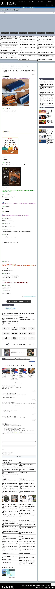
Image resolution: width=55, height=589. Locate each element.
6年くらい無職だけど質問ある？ (24, 59)
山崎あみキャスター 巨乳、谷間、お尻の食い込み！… (27, 481)
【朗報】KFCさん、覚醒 (23, 472)
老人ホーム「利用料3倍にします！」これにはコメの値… (45, 48)
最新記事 (4, 33)
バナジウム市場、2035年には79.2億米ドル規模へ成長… (10, 544)
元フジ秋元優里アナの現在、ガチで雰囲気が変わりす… (10, 487)
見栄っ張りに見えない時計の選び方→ (11, 308)
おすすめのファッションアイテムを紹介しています (19, 301)
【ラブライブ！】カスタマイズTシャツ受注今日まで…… (45, 40)
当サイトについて (26, 585)
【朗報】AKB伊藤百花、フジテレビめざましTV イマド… (27, 547)
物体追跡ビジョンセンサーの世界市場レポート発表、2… (10, 542)
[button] (54, 12)
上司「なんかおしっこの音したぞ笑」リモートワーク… (8, 46)
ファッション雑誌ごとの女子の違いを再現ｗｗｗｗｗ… (27, 564)
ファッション (13, 358)
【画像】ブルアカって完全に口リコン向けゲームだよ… (27, 48)
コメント (32, 33)
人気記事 (14, 33)
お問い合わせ (32, 585)
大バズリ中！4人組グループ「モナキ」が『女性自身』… (27, 542)
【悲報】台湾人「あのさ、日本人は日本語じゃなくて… (27, 507)
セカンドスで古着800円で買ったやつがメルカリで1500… (27, 315)
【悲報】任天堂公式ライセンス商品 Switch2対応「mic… (27, 522)
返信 (34, 399)
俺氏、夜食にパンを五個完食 (23, 317)
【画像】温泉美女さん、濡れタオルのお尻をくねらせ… (27, 37)
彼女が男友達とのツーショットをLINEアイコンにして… (10, 527)
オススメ (41, 33)
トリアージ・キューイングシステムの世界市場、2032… (10, 547)
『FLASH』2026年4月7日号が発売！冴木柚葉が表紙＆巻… (27, 544)
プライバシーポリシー (50, 585)
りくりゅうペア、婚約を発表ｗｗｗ (24, 513)
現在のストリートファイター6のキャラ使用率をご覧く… (10, 484)
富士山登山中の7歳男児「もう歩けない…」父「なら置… (27, 528)
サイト (3, 449)
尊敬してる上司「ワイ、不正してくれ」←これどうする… (10, 509)
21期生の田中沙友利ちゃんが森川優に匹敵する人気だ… (27, 550)
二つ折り (21, 358)
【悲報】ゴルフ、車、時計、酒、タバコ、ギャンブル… (10, 516)
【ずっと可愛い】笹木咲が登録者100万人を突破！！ (45, 55)
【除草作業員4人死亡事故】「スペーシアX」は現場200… (10, 512)
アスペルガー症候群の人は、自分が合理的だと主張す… (10, 314)
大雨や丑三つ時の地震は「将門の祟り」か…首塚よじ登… (45, 57)
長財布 (28, 358)
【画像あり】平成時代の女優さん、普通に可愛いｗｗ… (27, 45)
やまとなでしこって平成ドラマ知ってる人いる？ (27, 313)
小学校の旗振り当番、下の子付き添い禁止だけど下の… (10, 316)
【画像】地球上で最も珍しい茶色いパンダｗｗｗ (27, 319)
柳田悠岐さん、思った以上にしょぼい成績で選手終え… (45, 60)
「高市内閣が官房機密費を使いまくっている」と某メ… (27, 492)
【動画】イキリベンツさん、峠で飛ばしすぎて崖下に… (45, 53)
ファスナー (7, 358)
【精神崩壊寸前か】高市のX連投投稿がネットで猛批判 (10, 524)
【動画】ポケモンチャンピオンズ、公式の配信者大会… (8, 48)
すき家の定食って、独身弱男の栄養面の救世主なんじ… (10, 489)
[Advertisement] (27, 22)
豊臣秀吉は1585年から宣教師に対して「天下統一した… (27, 555)
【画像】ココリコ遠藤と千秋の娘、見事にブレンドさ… (27, 40)
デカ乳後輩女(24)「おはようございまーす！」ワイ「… (9, 36)
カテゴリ (23, 33)
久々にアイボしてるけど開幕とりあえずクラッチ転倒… (27, 533)
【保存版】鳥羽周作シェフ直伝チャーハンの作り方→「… (27, 511)
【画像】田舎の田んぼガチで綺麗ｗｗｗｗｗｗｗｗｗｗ (27, 53)
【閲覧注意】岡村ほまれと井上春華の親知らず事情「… (10, 532)
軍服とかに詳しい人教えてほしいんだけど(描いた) (27, 560)
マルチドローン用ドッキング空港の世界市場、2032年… (9, 539)
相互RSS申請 (38, 585)
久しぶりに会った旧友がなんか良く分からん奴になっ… (10, 319)
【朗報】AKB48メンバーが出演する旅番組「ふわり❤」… (27, 539)
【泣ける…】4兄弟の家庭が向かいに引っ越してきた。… (45, 37)
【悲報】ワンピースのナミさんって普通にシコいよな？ (45, 45)
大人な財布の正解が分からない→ (10, 307)
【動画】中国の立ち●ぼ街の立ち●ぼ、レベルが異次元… (8, 39)
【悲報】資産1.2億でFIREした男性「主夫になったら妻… (8, 43)
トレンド (50, 33)
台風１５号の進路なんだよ (6, 562)
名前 (2, 442)
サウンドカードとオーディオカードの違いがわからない (8, 58)
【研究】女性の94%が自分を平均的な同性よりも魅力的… (27, 530)
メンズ (17, 358)
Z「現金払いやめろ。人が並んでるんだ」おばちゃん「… (27, 56)
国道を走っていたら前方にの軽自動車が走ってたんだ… (10, 322)
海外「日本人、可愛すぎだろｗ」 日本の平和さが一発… (27, 487)
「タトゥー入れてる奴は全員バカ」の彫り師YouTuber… (26, 50)
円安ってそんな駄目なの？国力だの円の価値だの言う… (27, 515)
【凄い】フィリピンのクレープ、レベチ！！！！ (10, 514)
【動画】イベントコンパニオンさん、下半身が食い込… (27, 489)
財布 (3, 358)
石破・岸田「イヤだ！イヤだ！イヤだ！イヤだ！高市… (27, 484)
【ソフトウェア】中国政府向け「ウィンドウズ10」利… (8, 55)
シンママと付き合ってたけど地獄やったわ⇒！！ (8, 53)
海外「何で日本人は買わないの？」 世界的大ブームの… (27, 42)
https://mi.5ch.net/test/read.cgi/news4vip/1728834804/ (30, 296)
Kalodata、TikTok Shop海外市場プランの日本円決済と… (10, 550)
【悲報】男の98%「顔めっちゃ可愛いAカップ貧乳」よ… (10, 492)
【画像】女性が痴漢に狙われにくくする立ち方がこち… (8, 51)
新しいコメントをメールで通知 (8, 452)
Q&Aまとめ (43, 585)
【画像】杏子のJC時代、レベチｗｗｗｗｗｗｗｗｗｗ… (45, 50)
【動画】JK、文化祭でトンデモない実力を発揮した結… (10, 507)
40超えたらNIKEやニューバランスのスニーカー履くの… (45, 42)
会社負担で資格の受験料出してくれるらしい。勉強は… (10, 324)
